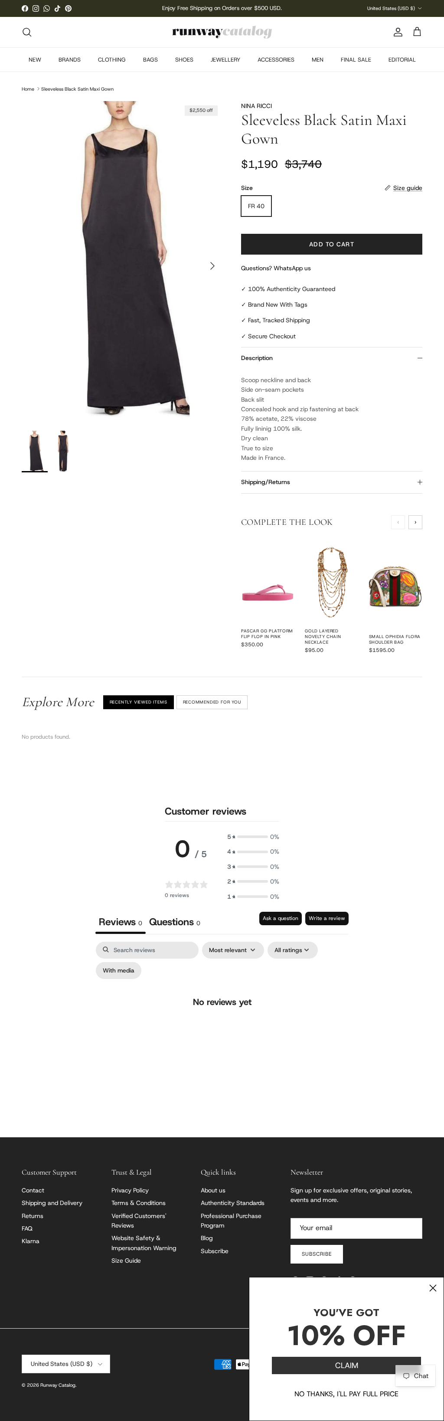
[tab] (175, 923)
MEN (317, 59)
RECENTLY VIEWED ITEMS (138, 702)
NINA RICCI (256, 106)
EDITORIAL (402, 59)
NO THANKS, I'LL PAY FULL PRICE (346, 1393)
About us (213, 1190)
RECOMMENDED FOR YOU (212, 702)
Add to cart (331, 244)
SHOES (184, 59)
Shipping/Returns (265, 482)
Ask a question (280, 918)
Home (28, 88)
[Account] (396, 32)
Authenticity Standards (232, 1203)
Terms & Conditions (138, 1203)
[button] (253, 836)
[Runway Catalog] (222, 32)
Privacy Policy (130, 1190)
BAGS (150, 59)
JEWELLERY (225, 59)
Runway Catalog (57, 1385)
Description (257, 358)
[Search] (27, 32)
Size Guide (126, 1260)
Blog (207, 1238)
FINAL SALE (356, 59)
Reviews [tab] (120, 921)
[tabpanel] (222, 1019)
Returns (32, 1216)
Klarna (30, 1241)
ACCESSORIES (276, 59)
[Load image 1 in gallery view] (122, 261)
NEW (35, 59)
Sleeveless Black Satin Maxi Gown (77, 88)
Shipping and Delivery (52, 1203)
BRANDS (70, 59)
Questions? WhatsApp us (276, 268)
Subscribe (215, 1251)
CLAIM (346, 1365)
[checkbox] (118, 970)
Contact (33, 1190)
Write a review (327, 918)
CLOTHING (112, 59)
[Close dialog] (433, 1288)
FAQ (27, 1228)
